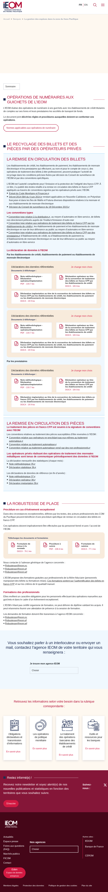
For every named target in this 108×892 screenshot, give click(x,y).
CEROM (89, 855)
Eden (14, 872)
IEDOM (89, 841)
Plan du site (87, 885)
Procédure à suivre (55, 545)
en (86, 5)
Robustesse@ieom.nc (16, 565)
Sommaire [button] (10, 86)
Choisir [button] (35, 670)
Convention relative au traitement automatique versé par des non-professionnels (49, 448)
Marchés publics (11, 854)
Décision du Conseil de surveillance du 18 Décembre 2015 (38, 207)
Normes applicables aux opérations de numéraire (31, 128)
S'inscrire (11, 803)
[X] (105, 794)
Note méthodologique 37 (21, 476)
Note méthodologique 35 (21, 464)
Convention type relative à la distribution (28, 217)
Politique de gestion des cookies (63, 885)
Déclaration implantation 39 (22, 483)
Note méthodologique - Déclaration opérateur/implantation (31, 278)
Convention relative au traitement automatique (32, 444)
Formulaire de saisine (87, 545)
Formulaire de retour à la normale (23, 546)
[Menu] (103, 5)
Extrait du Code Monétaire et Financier (28, 193)
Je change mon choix (82, 267)
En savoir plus (13, 751)
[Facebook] (100, 794)
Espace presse (10, 841)
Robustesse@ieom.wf (16, 572)
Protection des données (33, 885)
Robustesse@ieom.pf (16, 569)
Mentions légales (10, 885)
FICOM (7, 858)
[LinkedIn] (95, 794)
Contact (7, 863)
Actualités (8, 837)
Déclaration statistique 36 (21, 467)
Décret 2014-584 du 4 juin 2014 (24, 197)
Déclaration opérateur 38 (21, 480)
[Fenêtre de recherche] (95, 5)
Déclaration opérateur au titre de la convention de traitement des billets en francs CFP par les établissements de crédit (80, 279)
